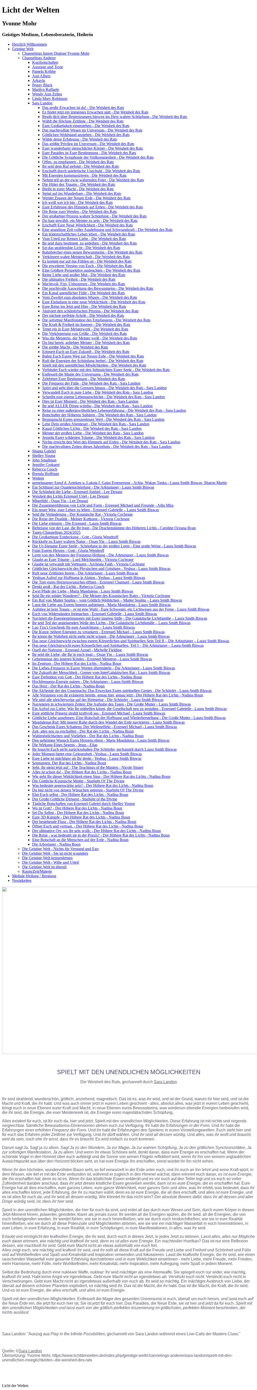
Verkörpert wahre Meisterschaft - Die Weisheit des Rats (86, 257)
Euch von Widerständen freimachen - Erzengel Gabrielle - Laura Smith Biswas (94, 614)
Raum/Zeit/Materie (37, 871)
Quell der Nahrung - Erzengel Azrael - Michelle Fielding (77, 650)
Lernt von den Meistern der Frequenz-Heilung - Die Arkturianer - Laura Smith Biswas (100, 555)
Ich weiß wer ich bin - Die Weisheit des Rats (77, 202)
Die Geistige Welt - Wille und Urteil (50, 862)
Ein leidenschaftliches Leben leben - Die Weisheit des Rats (88, 234)
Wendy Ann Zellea (47, 94)
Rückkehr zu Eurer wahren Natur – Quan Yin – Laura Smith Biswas (86, 541)
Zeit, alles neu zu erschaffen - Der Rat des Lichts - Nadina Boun (83, 731)
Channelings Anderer (39, 58)
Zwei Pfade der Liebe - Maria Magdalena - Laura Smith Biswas (82, 591)
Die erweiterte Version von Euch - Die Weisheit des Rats (87, 266)
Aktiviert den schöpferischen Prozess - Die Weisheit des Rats (90, 311)
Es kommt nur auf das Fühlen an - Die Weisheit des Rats (87, 261)
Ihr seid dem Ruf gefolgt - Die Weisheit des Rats (80, 166)
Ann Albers (41, 76)
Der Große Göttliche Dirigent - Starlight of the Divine (74, 799)
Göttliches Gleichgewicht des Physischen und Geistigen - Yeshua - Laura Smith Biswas (101, 568)
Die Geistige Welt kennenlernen (47, 858)
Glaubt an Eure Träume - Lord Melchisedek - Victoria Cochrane (83, 559)
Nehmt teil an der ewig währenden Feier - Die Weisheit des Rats (93, 180)
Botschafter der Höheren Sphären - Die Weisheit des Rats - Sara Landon (99, 415)
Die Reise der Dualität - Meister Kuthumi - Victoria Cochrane (81, 519)
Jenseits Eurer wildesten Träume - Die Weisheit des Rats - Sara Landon (98, 437)
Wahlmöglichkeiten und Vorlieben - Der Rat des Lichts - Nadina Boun (88, 736)
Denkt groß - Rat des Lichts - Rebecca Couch (68, 587)
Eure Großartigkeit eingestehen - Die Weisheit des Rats (85, 126)
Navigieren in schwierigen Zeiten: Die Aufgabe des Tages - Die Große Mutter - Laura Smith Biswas (111, 704)
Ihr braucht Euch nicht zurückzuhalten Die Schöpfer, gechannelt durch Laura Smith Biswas (104, 749)
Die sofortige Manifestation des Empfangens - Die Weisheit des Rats (96, 320)
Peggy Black (42, 85)
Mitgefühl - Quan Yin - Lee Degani (60, 501)
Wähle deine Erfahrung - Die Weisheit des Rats (79, 139)
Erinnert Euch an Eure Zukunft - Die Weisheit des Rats (85, 352)
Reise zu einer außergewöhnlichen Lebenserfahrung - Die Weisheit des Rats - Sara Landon (114, 410)
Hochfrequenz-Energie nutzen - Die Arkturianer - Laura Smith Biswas (87, 681)
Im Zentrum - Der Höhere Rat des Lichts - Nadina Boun (76, 663)
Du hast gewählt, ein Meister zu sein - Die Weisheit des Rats (90, 220)
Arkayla (38, 80)
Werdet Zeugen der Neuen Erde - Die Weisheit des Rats (86, 198)
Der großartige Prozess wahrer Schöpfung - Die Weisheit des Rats (94, 216)
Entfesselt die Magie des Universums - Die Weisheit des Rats (90, 374)
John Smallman (44, 460)
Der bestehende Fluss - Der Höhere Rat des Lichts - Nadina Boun (84, 822)
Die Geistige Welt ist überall (44, 867)
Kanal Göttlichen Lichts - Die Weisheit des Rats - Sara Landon (92, 428)
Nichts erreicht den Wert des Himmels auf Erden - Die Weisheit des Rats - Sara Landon (111, 442)
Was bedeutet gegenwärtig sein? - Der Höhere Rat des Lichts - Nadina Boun (92, 785)
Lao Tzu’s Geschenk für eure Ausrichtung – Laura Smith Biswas (83, 627)
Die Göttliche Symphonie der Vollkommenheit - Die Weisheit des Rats (98, 157)
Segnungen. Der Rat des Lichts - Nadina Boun (69, 763)
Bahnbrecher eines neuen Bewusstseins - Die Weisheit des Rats (92, 252)
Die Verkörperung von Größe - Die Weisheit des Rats (84, 333)
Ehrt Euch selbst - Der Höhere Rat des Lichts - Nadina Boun (80, 794)
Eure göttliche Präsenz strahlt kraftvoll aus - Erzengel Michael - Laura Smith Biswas (98, 713)
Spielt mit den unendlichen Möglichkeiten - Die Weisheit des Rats (94, 365)
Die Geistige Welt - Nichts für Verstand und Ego (60, 849)
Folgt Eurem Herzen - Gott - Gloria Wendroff (68, 550)
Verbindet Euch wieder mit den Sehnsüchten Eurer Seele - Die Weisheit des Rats (106, 370)
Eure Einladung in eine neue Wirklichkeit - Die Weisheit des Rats (93, 302)
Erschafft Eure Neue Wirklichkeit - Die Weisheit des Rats (87, 225)
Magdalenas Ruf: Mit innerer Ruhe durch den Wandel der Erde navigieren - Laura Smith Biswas (108, 722)
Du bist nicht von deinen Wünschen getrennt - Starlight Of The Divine (88, 790)
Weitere (38, 478)
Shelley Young (43, 455)
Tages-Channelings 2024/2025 (56, 532)
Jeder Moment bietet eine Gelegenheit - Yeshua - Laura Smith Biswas (87, 754)
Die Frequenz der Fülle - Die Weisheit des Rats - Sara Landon (91, 383)
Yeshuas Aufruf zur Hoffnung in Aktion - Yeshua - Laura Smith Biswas (88, 577)
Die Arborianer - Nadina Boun (56, 844)
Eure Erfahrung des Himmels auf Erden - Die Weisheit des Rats (92, 207)
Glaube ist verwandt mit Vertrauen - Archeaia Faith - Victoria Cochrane (88, 564)
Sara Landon (42, 103)
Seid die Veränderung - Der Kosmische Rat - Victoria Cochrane (82, 514)
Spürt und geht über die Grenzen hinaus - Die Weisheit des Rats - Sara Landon (104, 388)
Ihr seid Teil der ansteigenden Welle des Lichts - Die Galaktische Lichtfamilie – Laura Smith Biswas (111, 623)
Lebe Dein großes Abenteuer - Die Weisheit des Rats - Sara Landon (95, 424)
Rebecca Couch (44, 469)
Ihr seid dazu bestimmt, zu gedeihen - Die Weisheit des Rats (89, 243)
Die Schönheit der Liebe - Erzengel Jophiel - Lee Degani (77, 492)
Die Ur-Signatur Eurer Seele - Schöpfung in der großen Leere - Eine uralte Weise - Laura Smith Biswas (114, 546)
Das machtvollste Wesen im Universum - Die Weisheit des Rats (92, 130)
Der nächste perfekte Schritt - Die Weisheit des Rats (83, 315)
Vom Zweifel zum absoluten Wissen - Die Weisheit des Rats (89, 297)
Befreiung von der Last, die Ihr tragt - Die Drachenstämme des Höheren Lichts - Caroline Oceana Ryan (114, 528)
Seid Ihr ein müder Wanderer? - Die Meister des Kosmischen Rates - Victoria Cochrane (101, 596)
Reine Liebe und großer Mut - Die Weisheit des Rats (83, 275)
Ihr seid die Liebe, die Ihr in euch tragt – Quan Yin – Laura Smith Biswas (90, 654)
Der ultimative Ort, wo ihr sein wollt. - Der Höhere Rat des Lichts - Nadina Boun (96, 831)
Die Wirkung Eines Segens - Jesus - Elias (64, 745)
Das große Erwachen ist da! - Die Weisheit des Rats (83, 107)
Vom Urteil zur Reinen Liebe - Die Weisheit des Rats (84, 239)
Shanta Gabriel (44, 451)
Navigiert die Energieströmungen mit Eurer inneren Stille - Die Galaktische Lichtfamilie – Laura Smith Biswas (119, 618)
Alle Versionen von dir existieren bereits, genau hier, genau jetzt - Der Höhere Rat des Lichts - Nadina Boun (117, 695)
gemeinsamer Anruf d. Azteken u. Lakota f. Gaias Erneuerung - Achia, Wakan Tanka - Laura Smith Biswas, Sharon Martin (129, 483)
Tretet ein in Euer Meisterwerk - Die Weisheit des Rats (85, 329)
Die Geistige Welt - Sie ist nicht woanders (55, 853)
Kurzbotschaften (45, 62)
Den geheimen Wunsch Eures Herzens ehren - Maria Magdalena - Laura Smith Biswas (100, 740)
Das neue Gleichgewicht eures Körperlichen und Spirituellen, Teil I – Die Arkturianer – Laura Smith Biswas (118, 645)
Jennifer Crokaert (45, 464)
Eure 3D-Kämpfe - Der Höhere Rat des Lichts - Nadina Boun (81, 817)
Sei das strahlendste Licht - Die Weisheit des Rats (81, 248)
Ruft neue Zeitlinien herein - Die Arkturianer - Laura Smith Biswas (85, 573)
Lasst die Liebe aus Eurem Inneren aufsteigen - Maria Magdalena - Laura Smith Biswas (101, 605)
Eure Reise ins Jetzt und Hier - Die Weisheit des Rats (84, 306)
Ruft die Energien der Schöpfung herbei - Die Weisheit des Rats (92, 361)
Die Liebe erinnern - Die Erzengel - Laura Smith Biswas (76, 523)
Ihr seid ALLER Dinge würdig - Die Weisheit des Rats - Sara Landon (97, 406)
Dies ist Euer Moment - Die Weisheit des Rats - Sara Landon (90, 401)
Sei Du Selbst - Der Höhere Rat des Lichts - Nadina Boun (78, 812)
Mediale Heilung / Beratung (34, 876)
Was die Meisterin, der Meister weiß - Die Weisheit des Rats (89, 338)
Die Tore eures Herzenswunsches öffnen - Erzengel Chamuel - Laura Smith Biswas (98, 582)
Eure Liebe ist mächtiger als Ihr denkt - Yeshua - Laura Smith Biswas (86, 758)
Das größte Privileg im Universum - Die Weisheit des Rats (88, 144)
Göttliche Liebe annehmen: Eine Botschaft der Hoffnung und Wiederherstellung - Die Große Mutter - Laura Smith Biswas (129, 718)
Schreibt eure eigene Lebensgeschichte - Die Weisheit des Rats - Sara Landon (103, 397)
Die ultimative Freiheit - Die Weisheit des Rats (78, 279)
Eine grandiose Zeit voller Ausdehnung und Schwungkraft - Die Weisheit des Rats (107, 229)
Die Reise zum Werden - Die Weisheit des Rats (79, 211)
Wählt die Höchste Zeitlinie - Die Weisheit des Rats (82, 121)
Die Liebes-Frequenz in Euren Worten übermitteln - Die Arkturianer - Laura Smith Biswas (103, 668)
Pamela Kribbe (44, 71)
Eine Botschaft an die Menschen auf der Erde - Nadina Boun (80, 840)
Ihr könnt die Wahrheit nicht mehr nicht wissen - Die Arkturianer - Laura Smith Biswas (101, 636)
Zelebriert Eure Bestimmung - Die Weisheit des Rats (83, 379)
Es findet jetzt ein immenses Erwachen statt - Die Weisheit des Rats (95, 112)
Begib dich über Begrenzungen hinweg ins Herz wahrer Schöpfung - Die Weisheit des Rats (114, 116)
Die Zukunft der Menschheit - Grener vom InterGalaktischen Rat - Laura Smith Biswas (101, 672)
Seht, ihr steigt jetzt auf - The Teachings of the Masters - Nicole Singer (87, 767)
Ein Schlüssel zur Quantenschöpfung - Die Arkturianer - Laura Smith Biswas (93, 487)
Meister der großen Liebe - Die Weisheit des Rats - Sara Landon (93, 433)
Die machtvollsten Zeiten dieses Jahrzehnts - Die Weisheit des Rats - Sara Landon (106, 446)
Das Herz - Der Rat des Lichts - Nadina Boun (68, 686)
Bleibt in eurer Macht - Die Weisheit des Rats (78, 189)
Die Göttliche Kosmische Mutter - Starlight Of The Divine (78, 781)
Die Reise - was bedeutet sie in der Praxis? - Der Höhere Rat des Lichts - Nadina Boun (101, 835)
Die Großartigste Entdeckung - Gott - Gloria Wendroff (75, 537)
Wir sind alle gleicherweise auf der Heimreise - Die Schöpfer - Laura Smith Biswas (97, 700)
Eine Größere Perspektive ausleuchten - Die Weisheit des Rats (91, 270)
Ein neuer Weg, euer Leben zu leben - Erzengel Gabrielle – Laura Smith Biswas (95, 510)
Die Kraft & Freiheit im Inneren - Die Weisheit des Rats (86, 324)
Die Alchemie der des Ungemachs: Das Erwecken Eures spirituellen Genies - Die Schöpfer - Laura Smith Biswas (122, 690)
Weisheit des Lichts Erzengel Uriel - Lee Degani (70, 496)
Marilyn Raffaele (45, 89)
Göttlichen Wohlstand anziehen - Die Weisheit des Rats (86, 135)
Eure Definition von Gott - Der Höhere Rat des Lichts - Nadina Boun (87, 677)
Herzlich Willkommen (29, 44)
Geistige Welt (22, 49)
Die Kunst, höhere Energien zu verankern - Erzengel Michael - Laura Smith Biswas (98, 632)
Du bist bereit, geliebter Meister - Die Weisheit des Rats (86, 342)
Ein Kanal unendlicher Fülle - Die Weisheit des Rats (83, 293)
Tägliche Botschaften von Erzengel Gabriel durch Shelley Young (83, 803)
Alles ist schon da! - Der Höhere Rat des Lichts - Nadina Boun (82, 772)
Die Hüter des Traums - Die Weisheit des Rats (78, 184)
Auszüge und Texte (47, 67)
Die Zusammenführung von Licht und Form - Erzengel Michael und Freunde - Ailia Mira (102, 505)
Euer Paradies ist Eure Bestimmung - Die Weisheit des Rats (89, 153)
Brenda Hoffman (45, 474)
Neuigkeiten (21, 880)
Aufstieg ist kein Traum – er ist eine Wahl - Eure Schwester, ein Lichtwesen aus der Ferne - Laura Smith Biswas (120, 609)
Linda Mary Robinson (49, 98)
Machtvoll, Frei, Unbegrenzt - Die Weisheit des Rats (83, 284)
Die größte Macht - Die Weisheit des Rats (75, 347)
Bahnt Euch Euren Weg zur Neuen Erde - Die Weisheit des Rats (93, 356)
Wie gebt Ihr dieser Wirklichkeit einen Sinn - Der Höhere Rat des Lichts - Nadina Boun (101, 776)
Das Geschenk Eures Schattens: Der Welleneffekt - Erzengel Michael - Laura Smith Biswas (104, 727)
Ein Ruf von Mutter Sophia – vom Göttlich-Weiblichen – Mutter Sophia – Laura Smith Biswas (107, 600)
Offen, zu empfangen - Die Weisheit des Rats (78, 162)
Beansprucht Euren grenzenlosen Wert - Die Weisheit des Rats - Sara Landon (103, 419)
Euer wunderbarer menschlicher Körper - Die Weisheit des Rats (92, 148)
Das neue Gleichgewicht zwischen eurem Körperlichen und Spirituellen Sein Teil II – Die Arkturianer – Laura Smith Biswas (130, 641)
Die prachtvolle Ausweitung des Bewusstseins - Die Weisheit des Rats (97, 288)
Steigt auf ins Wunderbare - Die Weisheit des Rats (81, 193)
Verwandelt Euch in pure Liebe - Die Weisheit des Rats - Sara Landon (97, 392)
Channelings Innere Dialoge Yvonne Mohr (55, 53)
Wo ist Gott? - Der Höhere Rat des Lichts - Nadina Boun (77, 808)
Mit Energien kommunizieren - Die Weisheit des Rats (84, 175)
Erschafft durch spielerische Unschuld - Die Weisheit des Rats (91, 171)
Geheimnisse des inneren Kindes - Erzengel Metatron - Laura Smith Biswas (92, 659)
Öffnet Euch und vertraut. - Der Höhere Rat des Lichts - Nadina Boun (87, 826)
